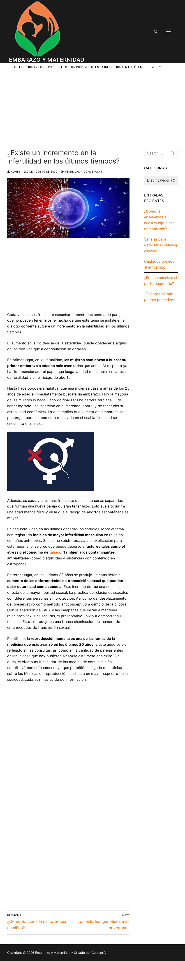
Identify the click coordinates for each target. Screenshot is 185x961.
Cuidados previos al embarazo (159, 264)
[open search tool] (156, 32)
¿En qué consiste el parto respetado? (160, 280)
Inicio (12, 67)
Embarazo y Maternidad (46, 59)
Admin (15, 171)
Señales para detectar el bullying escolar (160, 245)
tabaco (55, 552)
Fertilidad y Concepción (38, 67)
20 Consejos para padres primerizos (159, 297)
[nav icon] (169, 31)
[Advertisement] (96, 103)
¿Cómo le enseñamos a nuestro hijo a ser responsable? (159, 220)
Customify (99, 952)
